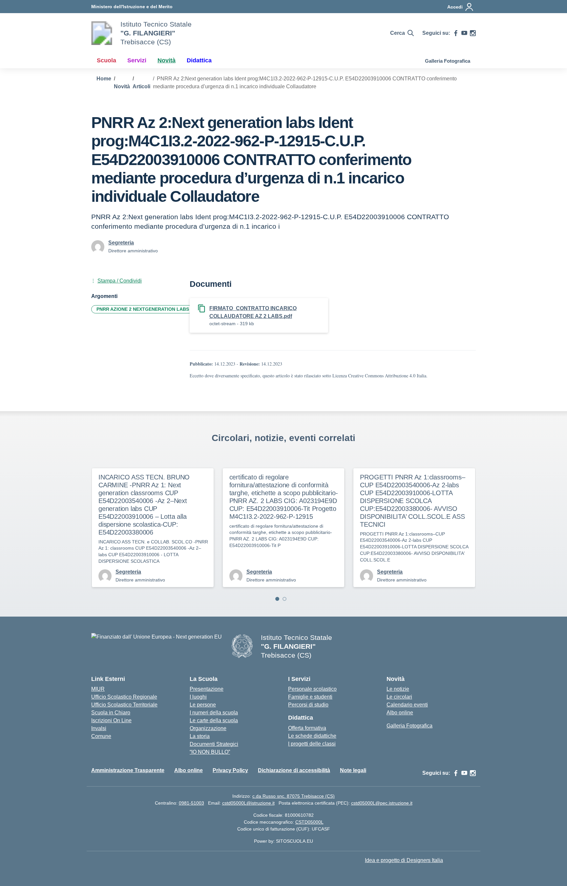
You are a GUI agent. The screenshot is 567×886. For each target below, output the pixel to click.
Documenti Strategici (214, 744)
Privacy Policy (230, 770)
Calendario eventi (407, 704)
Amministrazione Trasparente (127, 770)
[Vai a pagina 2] (284, 599)
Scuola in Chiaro (110, 712)
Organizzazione (208, 728)
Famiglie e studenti (310, 697)
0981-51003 (191, 803)
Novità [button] (167, 60)
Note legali (353, 770)
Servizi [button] (136, 60)
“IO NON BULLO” (210, 752)
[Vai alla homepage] (101, 33)
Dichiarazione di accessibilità (294, 770)
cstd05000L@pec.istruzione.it (381, 803)
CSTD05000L (309, 822)
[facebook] (456, 33)
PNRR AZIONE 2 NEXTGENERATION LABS (142, 309)
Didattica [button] (199, 60)
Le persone (203, 704)
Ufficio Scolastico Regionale (124, 697)
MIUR (98, 689)
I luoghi (198, 697)
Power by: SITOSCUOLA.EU (283, 841)
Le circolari (399, 697)
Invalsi (98, 728)
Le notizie (398, 689)
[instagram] (473, 33)
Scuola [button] (106, 60)
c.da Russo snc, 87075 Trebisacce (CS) (293, 796)
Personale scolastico (312, 689)
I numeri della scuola (214, 712)
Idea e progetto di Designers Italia (404, 860)
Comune (101, 736)
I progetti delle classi (312, 744)
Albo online (400, 712)
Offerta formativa (307, 728)
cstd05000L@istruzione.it (248, 803)
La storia (200, 736)
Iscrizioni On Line (111, 720)
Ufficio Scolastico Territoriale (124, 704)
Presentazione (206, 689)
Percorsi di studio (308, 704)
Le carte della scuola (214, 720)
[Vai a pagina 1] (277, 599)
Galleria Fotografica (447, 61)
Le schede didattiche (312, 736)
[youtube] (464, 33)
